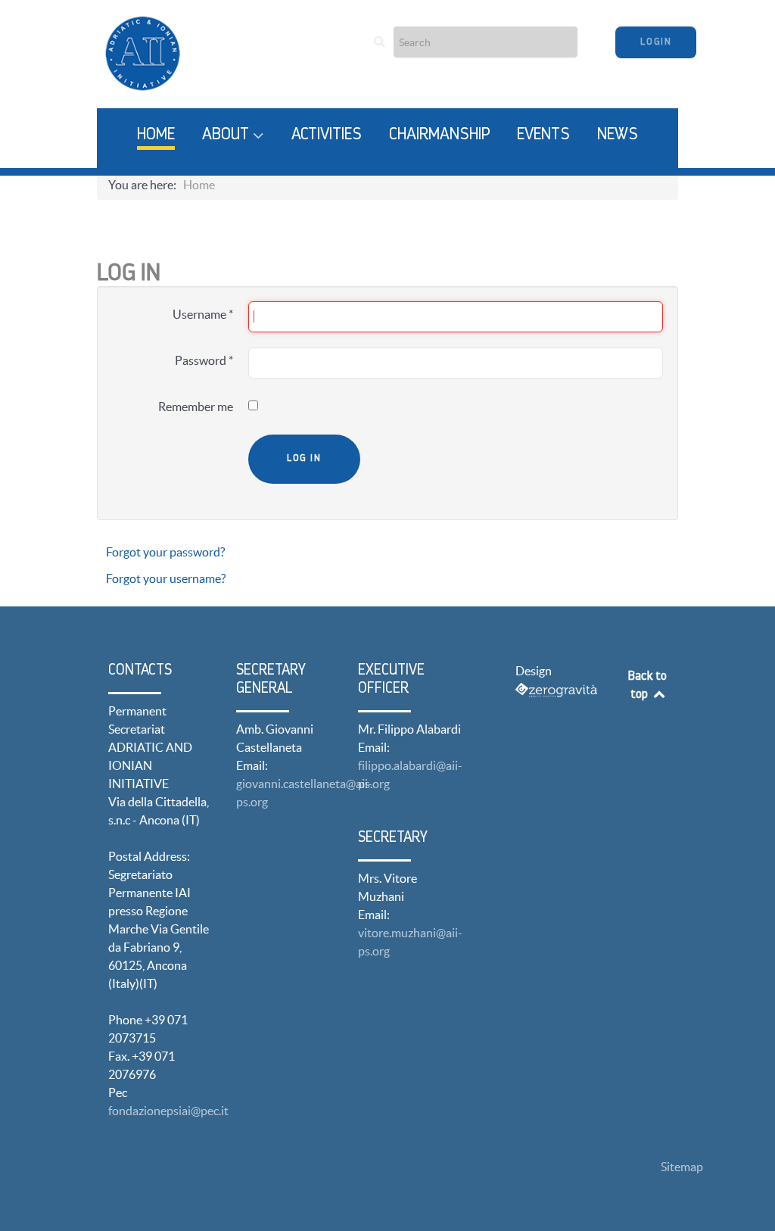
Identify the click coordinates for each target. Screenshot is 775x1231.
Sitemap (682, 1166)
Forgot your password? (165, 552)
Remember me (195, 406)
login (655, 42)
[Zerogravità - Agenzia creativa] (556, 689)
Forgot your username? (166, 578)
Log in (304, 458)
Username (203, 314)
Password (204, 360)
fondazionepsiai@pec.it (168, 1110)
